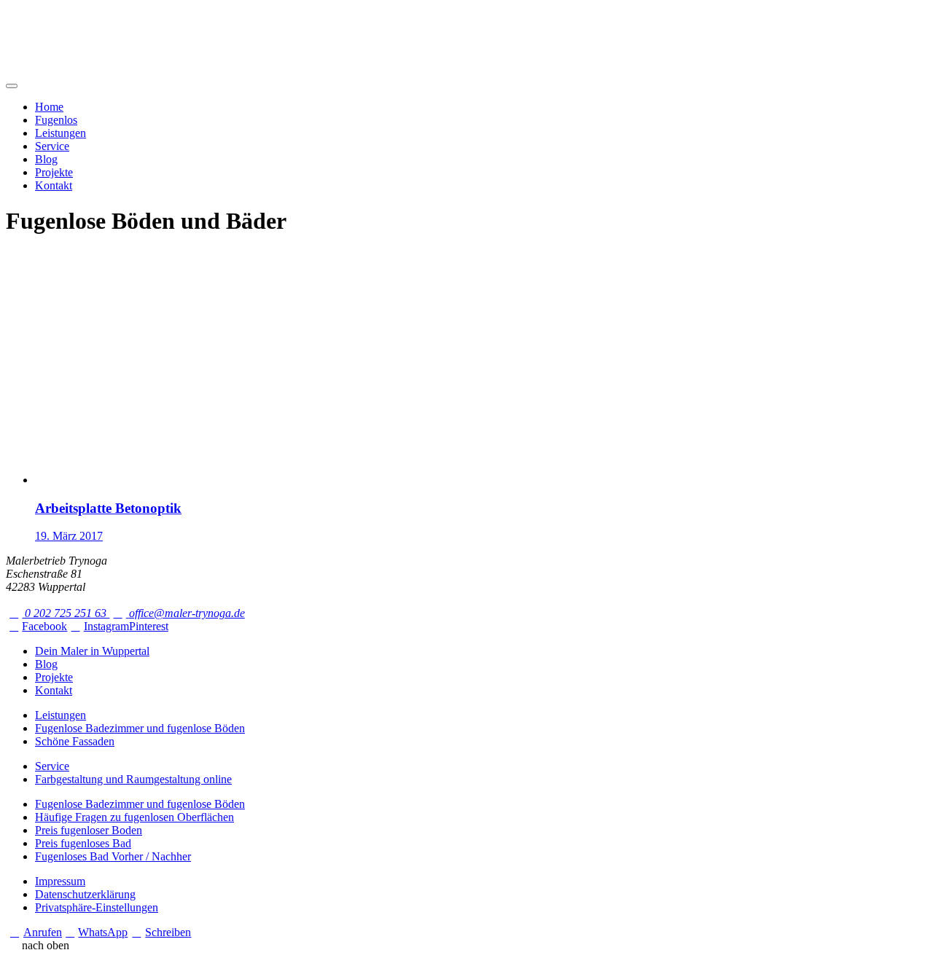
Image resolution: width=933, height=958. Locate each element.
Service (52, 146)
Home (49, 107)
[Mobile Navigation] (11, 86)
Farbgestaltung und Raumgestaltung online (133, 779)
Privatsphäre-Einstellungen (96, 907)
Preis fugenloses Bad (83, 843)
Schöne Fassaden (74, 741)
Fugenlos (56, 120)
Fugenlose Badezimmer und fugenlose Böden (140, 728)
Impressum (60, 881)
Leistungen (60, 133)
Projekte (54, 172)
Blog (46, 159)
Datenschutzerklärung (85, 894)
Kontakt (53, 185)
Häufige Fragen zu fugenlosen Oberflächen (134, 817)
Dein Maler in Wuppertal (92, 651)
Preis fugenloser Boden (88, 830)
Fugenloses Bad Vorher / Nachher (113, 856)
